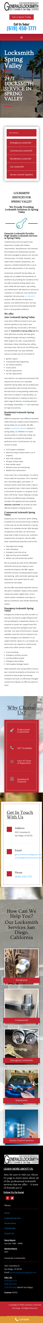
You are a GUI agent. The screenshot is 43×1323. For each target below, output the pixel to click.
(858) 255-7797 (10, 1284)
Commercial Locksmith (21, 150)
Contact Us (9, 1233)
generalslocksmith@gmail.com (28, 854)
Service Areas (10, 1223)
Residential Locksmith (20, 158)
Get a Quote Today (21, 17)
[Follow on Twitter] (12, 1198)
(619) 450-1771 (21, 28)
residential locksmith (18, 428)
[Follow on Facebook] (7, 1198)
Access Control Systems (21, 174)
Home (7, 1213)
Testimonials (9, 1228)
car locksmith (30, 296)
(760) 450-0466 (10, 1287)
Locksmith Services (12, 1218)
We (25, 404)
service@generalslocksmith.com (29, 857)
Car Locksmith (17, 166)
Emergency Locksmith (20, 142)
